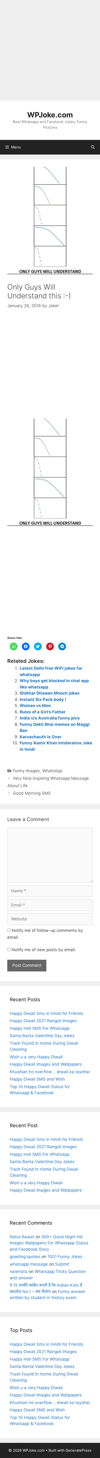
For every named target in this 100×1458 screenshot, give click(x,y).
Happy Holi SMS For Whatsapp (39, 1028)
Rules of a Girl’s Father (43, 711)
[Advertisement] (50, 50)
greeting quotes (25, 1256)
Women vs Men (35, 705)
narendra (18, 1271)
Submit (62, 1264)
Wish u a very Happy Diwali (36, 1056)
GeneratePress (79, 1450)
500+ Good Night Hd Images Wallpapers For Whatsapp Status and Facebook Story (49, 1243)
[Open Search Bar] (93, 147)
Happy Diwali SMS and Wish (37, 1079)
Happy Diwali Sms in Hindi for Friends (46, 1013)
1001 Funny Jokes (65, 1256)
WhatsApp (52, 770)
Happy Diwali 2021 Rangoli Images (43, 1020)
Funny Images (26, 770)
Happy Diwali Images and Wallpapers (46, 1064)
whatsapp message (29, 1264)
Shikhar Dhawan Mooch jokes (50, 693)
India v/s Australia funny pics (50, 718)
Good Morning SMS (32, 793)
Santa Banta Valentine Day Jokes (42, 1035)
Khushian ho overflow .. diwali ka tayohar (50, 1071)
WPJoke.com (50, 114)
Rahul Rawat (22, 1236)
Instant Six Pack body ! (43, 699)
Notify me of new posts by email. (44, 949)
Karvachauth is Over (40, 736)
